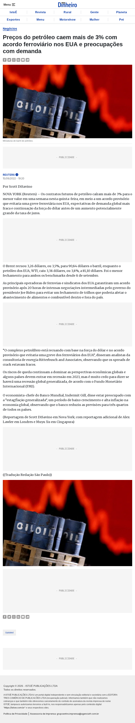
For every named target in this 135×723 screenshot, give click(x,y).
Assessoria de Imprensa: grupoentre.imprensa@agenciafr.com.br (64, 713)
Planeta (121, 12)
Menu (40, 19)
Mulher (94, 19)
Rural (67, 12)
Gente (94, 12)
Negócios (10, 28)
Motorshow (67, 19)
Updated (9, 632)
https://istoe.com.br (14, 707)
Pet (121, 19)
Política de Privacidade (15, 713)
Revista (40, 12)
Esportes (13, 19)
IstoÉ (13, 12)
